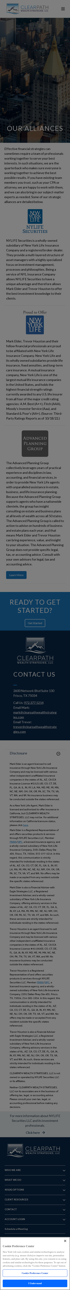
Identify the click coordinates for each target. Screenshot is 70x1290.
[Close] (65, 1241)
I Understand (35, 1283)
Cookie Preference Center (35, 1273)
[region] (35, 1263)
